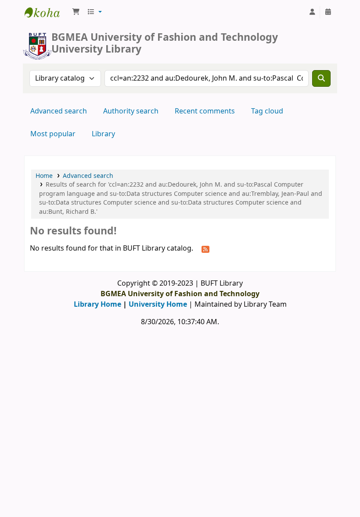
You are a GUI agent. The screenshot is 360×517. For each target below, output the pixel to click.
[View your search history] (327, 12)
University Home (158, 304)
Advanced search (58, 111)
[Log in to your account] (312, 12)
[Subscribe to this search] (205, 249)
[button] (75, 12)
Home (44, 176)
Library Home (97, 304)
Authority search (130, 111)
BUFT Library (46, 12)
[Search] (321, 78)
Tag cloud (267, 111)
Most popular (53, 134)
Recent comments (205, 111)
